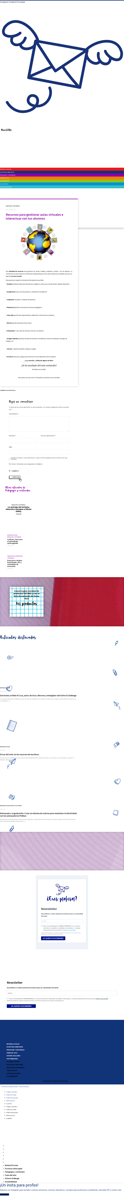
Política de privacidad (101, 999)
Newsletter (6, 130)
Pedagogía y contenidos (13, 206)
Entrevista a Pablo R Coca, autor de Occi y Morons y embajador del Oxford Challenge (38, 695)
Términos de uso (10, 1101)
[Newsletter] (62, 126)
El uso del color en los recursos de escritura (19, 754)
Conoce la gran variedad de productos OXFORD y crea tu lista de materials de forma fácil (27, 595)
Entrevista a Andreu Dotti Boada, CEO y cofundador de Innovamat (14, 563)
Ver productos (26, 604)
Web (10, 447)
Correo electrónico (48, 436)
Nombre (12, 436)
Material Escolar (5, 688)
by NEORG (9, 1104)
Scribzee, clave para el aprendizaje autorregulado (14, 541)
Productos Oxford (16, 805)
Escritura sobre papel (15, 1047)
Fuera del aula (12, 1053)
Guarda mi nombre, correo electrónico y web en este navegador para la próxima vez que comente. (39, 458)
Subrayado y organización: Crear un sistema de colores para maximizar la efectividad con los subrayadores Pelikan (38, 814)
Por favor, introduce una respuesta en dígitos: (25, 464)
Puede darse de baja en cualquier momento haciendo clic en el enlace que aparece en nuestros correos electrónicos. (35, 1000)
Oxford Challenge (13, 1056)
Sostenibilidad (12, 1059)
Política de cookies (11, 1095)
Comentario (14, 414)
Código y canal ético (11, 1092)
